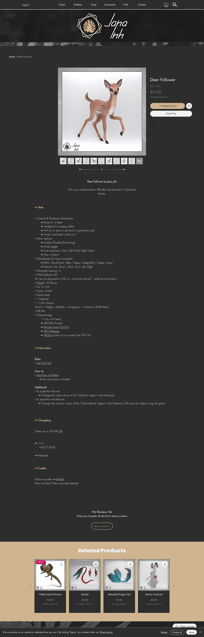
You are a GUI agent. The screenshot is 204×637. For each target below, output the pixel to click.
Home (12, 56)
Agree (191, 632)
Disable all (177, 632)
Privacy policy (106, 632)
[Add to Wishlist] (189, 106)
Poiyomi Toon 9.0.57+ (56, 327)
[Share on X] (152, 131)
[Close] (200, 632)
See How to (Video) (48, 375)
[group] (102, 586)
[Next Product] (174, 586)
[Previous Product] (30, 586)
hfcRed (60, 479)
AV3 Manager (52, 331)
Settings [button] (164, 632)
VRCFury (48, 335)
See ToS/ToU (44, 363)
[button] (78, 4)
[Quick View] (84, 575)
